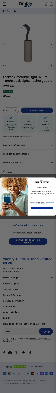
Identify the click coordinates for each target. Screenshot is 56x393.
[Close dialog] (54, 179)
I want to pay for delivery (42, 211)
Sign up (42, 208)
